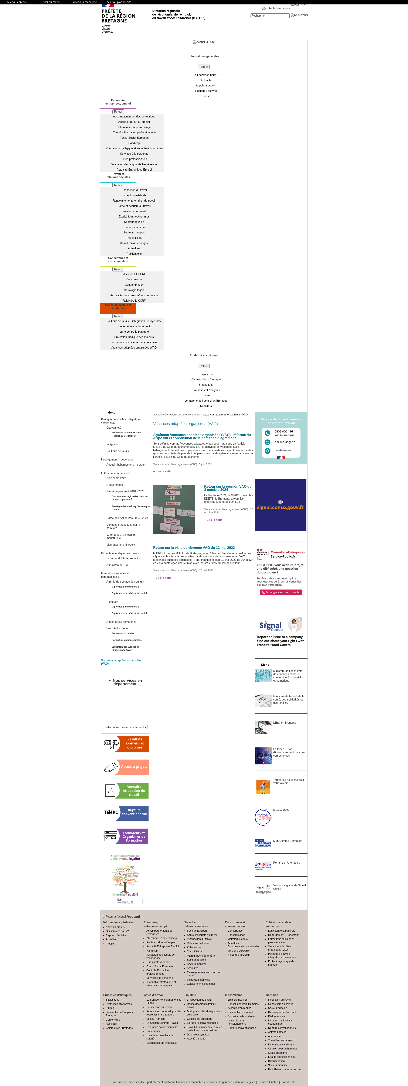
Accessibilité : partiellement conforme (152, 1082)
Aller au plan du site (119, 2)
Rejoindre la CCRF (134, 300)
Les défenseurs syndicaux (161, 1042)
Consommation (134, 284)
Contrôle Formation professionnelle (134, 132)
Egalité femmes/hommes (134, 216)
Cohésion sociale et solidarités (182, 414)
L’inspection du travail (199, 999)
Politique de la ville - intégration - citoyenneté (134, 321)
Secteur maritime (134, 227)
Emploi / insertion (238, 999)
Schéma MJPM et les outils (123, 558)
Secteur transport (134, 232)
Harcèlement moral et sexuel (284, 1069)
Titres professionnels (134, 159)
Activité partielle (196, 1038)
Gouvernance (114, 484)
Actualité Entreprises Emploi (134, 169)
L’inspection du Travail (159, 1007)
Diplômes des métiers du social (129, 593)
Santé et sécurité (278, 1052)
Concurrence (134, 279)
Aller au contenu (17, 2)
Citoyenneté (113, 427)
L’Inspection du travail (134, 190)
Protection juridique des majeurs (134, 337)
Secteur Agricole (155, 1018)
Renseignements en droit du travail (134, 200)
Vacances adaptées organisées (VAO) (134, 347)
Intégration (112, 444)
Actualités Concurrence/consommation (134, 295)
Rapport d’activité (206, 90)
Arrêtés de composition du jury (125, 581)
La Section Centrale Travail (162, 1022)
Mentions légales (244, 1082)
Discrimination (276, 1061)
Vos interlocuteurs (117, 628)
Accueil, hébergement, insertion (125, 464)
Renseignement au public (283, 1012)
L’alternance (153, 1031)
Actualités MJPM (117, 564)
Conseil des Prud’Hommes (243, 1004)
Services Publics (268, 1082)
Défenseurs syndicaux (281, 1044)
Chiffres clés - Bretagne (206, 379)
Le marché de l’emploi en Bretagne (206, 400)
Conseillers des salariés (241, 1016)
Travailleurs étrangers (280, 1040)
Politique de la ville (118, 451)
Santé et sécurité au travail (134, 206)
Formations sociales (123, 633)
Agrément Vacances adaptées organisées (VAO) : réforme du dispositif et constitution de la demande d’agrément (202, 436)
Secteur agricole (134, 221)
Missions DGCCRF (134, 274)
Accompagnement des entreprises (134, 116)
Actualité (206, 80)
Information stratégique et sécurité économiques (134, 148)
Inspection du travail (279, 999)
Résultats (206, 406)
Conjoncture (206, 374)
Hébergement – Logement (134, 326)
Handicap (134, 143)
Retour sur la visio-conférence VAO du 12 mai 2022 (194, 547)
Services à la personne (134, 153)
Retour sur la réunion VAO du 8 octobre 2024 (228, 488)
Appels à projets (206, 85)
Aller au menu (51, 2)
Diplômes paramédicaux (125, 586)
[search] (270, 15)
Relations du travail (134, 211)
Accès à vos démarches (121, 621)
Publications (134, 253)
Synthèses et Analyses (206, 390)
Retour (204, 66)
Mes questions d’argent (120, 544)
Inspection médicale (134, 195)
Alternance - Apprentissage (134, 127)
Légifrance (225, 1082)
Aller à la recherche (85, 2)
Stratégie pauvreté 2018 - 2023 (125, 491)
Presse (206, 96)
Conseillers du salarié (199, 1018)
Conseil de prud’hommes (282, 1048)
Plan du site (288, 1082)
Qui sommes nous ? (206, 74)
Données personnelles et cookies (196, 1082)
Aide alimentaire (116, 478)
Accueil (157, 414)
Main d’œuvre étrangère (134, 243)
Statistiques (206, 384)
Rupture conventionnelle (242, 1028)
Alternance (274, 1036)
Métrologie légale (134, 290)
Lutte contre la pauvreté (134, 331)
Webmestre (120, 1082)
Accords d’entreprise (239, 1008)
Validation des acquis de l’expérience (134, 164)
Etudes (206, 395)
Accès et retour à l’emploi (134, 121)
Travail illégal (134, 237)
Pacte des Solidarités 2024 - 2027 (127, 518)
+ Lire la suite (162, 471)
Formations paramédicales (127, 640)
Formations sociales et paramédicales (134, 342)
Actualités (134, 248)
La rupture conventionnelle (161, 1027)
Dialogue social (277, 1016)
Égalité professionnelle (281, 1056)
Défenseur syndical (198, 1034)
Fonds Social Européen (134, 137)
